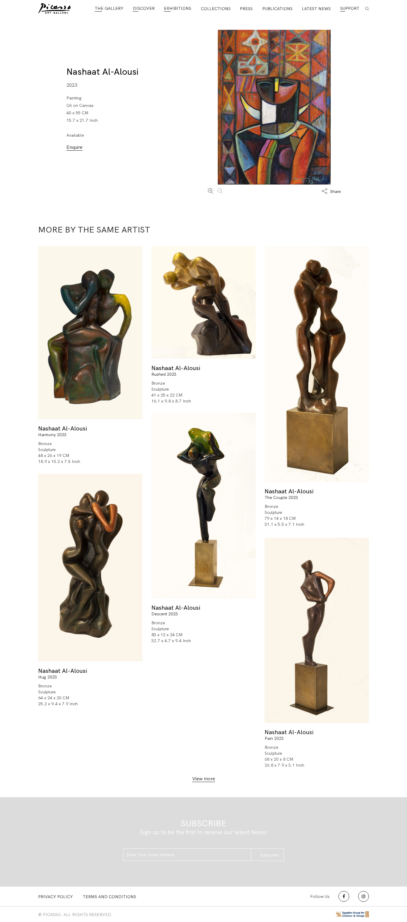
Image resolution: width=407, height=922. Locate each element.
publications (277, 8)
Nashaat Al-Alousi (102, 71)
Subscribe (269, 855)
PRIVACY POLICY (55, 896)
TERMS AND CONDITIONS (109, 896)
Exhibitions (177, 8)
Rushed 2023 (163, 374)
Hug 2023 (47, 677)
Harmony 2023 (52, 434)
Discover (144, 8)
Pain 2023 (274, 738)
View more (203, 779)
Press (246, 8)
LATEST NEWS (316, 8)
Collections (216, 8)
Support (349, 8)
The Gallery (109, 8)
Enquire (74, 147)
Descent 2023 (164, 614)
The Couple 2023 (281, 497)
